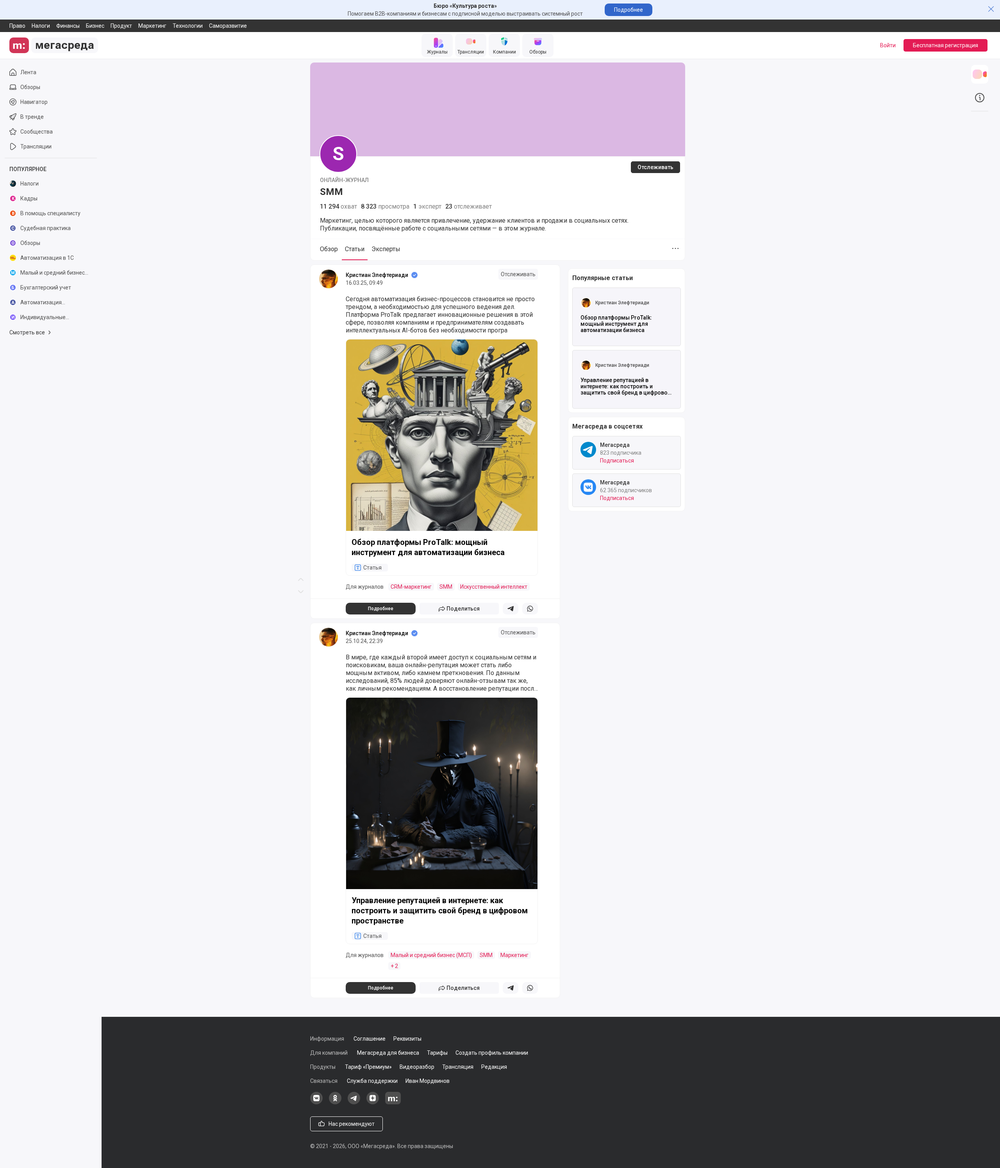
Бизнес (95, 26)
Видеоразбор (417, 1067)
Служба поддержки (372, 1081)
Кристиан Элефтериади (377, 275)
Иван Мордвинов (427, 1081)
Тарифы (437, 1053)
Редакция (494, 1067)
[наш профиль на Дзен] (372, 1102)
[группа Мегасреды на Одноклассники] (335, 1102)
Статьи (354, 249)
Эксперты (385, 249)
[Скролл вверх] (300, 292)
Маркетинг (152, 26)
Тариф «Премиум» (368, 1067)
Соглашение (370, 1039)
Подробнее (628, 10)
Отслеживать (655, 167)
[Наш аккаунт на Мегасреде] (393, 1102)
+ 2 (394, 966)
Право (17, 26)
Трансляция (457, 1067)
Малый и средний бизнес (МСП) (431, 955)
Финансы (68, 26)
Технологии (188, 26)
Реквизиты (407, 1039)
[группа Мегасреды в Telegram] (354, 1102)
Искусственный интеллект (493, 587)
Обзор (329, 249)
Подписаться (617, 460)
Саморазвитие (228, 26)
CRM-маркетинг (411, 587)
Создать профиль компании (491, 1053)
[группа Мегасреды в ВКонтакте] (316, 1102)
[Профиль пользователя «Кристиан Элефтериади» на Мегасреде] (328, 279)
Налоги (41, 26)
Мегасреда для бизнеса (388, 1053)
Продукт (121, 26)
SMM (445, 587)
